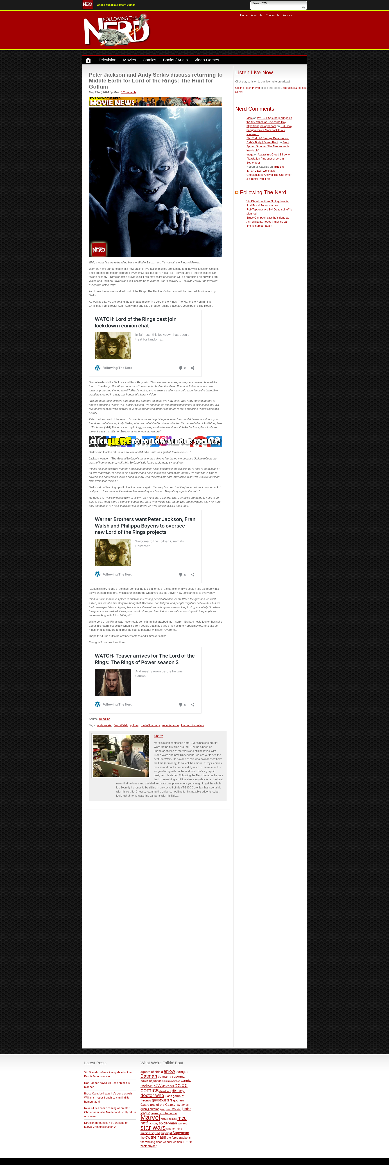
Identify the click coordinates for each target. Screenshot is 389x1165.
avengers (182, 1072)
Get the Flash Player (247, 87)
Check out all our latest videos (116, 5)
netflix (146, 1122)
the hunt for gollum (192, 725)
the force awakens (179, 1137)
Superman (180, 1133)
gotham (178, 1100)
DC (177, 1085)
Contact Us (272, 15)
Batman (148, 1075)
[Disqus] (158, 865)
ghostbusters (162, 1100)
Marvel (150, 1117)
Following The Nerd (263, 192)
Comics (149, 60)
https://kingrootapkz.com (261, 126)
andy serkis (104, 725)
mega (250, 154)
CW (158, 1085)
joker (162, 1109)
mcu (182, 1118)
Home (244, 15)
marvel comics (169, 1118)
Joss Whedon (173, 1109)
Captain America (171, 1081)
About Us (256, 15)
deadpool (165, 1091)
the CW (145, 1137)
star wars (153, 1127)
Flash (168, 1096)
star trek (182, 1123)
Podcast (287, 15)
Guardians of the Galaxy (157, 1104)
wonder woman (172, 1141)
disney (178, 1090)
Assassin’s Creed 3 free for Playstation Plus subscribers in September (269, 158)
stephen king (174, 1128)
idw (178, 1104)
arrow (169, 1071)
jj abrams (153, 1109)
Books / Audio (175, 60)
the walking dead (151, 1142)
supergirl (166, 1133)
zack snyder (148, 1146)
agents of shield (151, 1072)
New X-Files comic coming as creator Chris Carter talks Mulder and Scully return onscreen (110, 1112)
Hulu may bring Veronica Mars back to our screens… (269, 130)
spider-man (168, 1123)
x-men (187, 1142)
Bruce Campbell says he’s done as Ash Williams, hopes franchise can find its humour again (268, 221)
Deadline (104, 719)
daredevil (168, 1086)
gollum (134, 725)
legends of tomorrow (164, 1113)
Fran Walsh (121, 725)
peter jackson (170, 725)
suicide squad (150, 1133)
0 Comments (128, 92)
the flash (158, 1137)
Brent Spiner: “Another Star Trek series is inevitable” (268, 146)
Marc (158, 736)
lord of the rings (150, 725)
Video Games (206, 60)
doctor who (152, 1095)
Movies (129, 60)
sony (155, 1123)
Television (107, 60)
